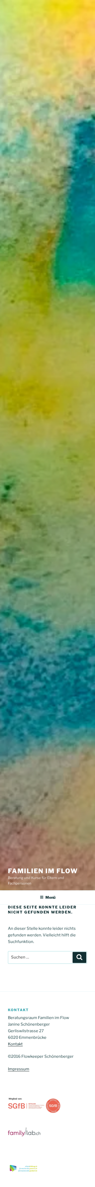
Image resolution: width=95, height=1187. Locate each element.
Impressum (18, 1069)
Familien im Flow (43, 871)
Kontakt (15, 1044)
